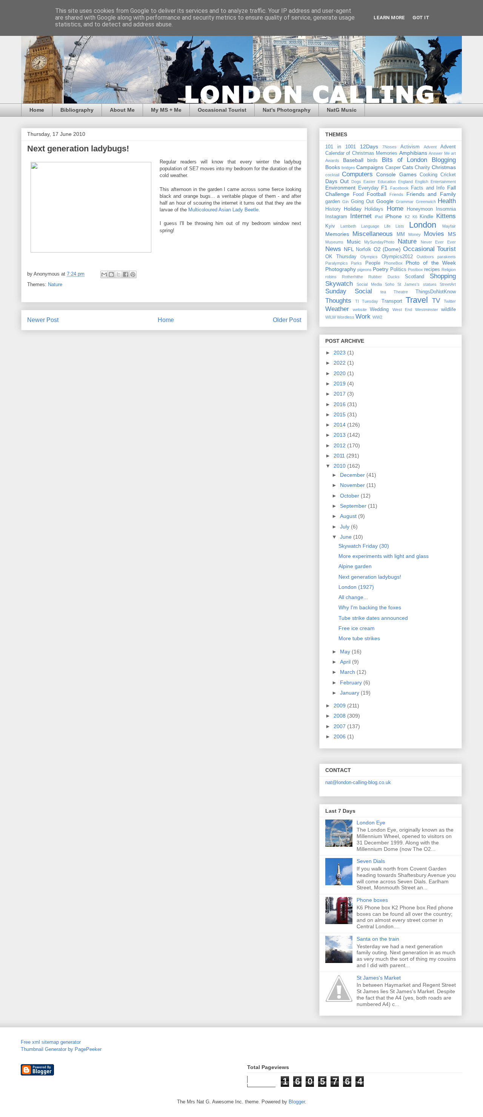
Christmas (444, 167)
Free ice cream (356, 628)
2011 (340, 456)
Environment (340, 188)
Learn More (389, 17)
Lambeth (348, 226)
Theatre (401, 292)
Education (387, 181)
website (360, 309)
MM (401, 234)
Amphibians (413, 153)
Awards (332, 160)
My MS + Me (166, 110)
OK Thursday (341, 256)
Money (414, 234)
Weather (337, 309)
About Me (122, 110)
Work (363, 316)
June (346, 537)
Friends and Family (431, 194)
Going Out (362, 201)
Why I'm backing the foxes (369, 607)
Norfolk (363, 249)
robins (331, 276)
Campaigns (369, 167)
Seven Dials (371, 861)
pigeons (364, 269)
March (348, 672)
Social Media (369, 284)
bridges (348, 167)
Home (36, 110)
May (346, 652)
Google (385, 201)
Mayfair (449, 226)
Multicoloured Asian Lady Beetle (223, 210)
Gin (345, 201)
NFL (349, 249)
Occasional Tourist (222, 110)
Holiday (352, 209)
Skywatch (339, 283)
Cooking (428, 174)
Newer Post (42, 320)
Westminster (426, 309)
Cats (407, 167)
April (346, 662)
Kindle (426, 216)
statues (430, 284)
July (345, 527)
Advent (430, 147)
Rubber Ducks (383, 276)
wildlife (448, 309)
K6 (414, 216)
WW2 (377, 317)
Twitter (450, 301)
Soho (389, 284)
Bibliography (77, 110)
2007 (340, 726)
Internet (361, 216)
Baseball (353, 160)
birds (372, 160)
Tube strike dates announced (373, 618)
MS (452, 234)
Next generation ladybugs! (369, 577)
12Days (369, 146)
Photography (340, 269)
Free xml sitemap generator (51, 1042)
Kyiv (330, 226)
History (333, 209)
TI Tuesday (366, 301)
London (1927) (356, 587)
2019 (340, 384)
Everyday (368, 188)
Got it (420, 17)
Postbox (415, 269)
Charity (422, 167)
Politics (398, 269)
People (372, 263)
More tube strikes (359, 638)
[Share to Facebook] (125, 274)
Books (332, 167)
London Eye (371, 823)
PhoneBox (393, 263)
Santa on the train (378, 939)
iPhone (393, 216)
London (422, 225)
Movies (434, 233)
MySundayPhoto (379, 242)
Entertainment (443, 181)
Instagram (336, 216)
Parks (356, 263)
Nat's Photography (287, 110)
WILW (330, 317)
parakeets (446, 256)
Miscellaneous (372, 233)
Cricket (448, 174)
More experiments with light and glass (383, 556)
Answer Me (439, 153)
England (405, 181)
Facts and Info (428, 188)
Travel (417, 300)
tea (383, 292)
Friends (396, 194)
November (353, 485)
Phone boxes (372, 900)
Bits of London (404, 159)
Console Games (396, 174)
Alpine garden (355, 566)
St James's (408, 284)
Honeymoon (420, 209)
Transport (391, 301)
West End (402, 309)
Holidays (374, 209)
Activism (410, 146)
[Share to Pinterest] (133, 274)
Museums (334, 242)
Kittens (446, 216)
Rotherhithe (352, 276)
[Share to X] (118, 274)
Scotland (414, 276)
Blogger (297, 1102)
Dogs (356, 181)
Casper (393, 167)
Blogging (444, 159)
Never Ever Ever (438, 242)
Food (358, 194)
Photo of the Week (431, 263)
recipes (432, 269)
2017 (340, 394)
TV (436, 300)
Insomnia (446, 209)
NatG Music (342, 110)
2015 (340, 414)
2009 (340, 706)
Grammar (405, 201)
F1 (384, 188)
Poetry (380, 269)
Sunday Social (348, 291)
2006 (340, 736)
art (453, 153)
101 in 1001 (340, 146)
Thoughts (338, 300)
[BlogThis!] (111, 274)
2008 (340, 716)
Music (354, 242)
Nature (55, 284)
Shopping (443, 276)
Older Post (287, 320)
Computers (357, 174)
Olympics (369, 256)
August (349, 516)
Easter (369, 181)
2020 (340, 373)
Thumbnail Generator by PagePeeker (61, 1049)
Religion (448, 269)
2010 (340, 466)
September (354, 506)
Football (376, 194)
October (350, 496)
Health (447, 201)
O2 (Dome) (387, 249)
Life (387, 226)
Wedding (379, 309)
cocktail (332, 175)
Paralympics (336, 263)
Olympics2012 (397, 256)
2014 (340, 425)
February (351, 682)
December (353, 475)
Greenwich (426, 201)
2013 (340, 435)
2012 (340, 445)
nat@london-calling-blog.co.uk (358, 782)
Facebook (399, 188)
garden (332, 201)
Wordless (345, 317)
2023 (340, 353)
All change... (353, 597)
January (350, 693)
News (333, 249)
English (421, 181)
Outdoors (425, 256)
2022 (340, 363)
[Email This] (104, 274)
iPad (379, 216)
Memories (337, 234)
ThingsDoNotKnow (435, 291)
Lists (399, 226)
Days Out (337, 181)
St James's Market (379, 978)
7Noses (389, 147)
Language (370, 226)
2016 (340, 404)
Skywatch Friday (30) (363, 546)
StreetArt (448, 284)
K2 (407, 216)
